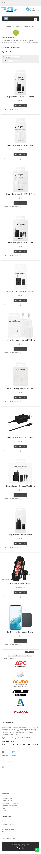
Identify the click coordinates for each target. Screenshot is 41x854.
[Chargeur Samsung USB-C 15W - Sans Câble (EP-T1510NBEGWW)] (20, 82)
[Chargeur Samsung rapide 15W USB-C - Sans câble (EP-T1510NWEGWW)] (20, 130)
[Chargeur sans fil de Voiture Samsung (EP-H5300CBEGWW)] (20, 568)
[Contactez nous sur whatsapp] (37, 850)
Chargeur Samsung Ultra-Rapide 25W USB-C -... (20, 291)
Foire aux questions (7, 832)
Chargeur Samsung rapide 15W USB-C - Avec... (20, 194)
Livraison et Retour (7, 827)
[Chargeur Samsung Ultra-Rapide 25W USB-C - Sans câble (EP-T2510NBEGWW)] (20, 276)
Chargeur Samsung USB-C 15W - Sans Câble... (20, 97)
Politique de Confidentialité (9, 805)
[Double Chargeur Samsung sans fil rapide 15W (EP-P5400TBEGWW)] (20, 617)
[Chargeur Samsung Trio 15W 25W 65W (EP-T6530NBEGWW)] (20, 520)
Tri (3, 57)
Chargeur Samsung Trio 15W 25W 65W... (20, 535)
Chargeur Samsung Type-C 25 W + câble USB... (20, 437)
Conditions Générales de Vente (10, 803)
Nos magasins (9, 839)
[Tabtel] (12, 9)
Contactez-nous (6, 3)
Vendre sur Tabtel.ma (8, 829)
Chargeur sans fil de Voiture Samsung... (20, 583)
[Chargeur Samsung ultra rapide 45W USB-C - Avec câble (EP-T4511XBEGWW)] (20, 471)
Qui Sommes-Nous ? (7, 798)
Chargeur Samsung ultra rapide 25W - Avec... (20, 389)
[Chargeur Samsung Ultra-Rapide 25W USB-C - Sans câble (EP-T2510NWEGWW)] (20, 325)
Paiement (4, 808)
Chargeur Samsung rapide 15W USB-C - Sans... (20, 145)
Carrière (4, 810)
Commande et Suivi (7, 824)
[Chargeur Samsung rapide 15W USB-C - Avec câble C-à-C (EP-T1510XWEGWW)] (20, 179)
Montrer (5, 60)
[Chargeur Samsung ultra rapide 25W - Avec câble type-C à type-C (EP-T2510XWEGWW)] (20, 374)
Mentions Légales (7, 800)
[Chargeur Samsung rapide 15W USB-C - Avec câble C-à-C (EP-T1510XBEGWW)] (20, 228)
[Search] (35, 19)
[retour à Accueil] (2, 25)
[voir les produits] (20, 665)
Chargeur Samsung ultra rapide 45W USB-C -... (20, 486)
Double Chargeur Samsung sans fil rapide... (20, 632)
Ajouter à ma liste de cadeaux (12, 109)
